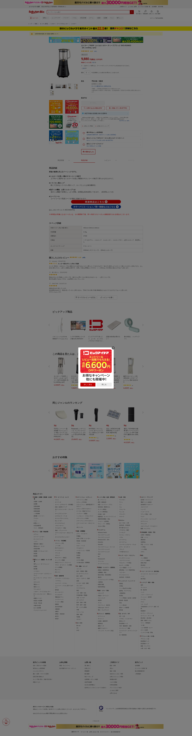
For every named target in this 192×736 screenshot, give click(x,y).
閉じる (104, 384)
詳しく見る (88, 384)
